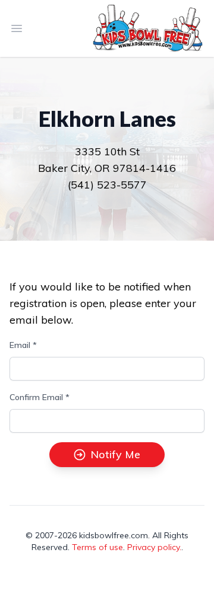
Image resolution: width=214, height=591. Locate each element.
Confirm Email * (40, 397)
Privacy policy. (154, 547)
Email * (23, 345)
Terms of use (97, 547)
